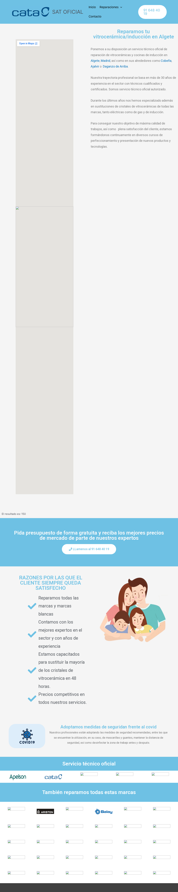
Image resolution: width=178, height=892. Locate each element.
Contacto (95, 16)
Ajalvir (95, 66)
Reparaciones (109, 7)
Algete (95, 60)
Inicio (92, 7)
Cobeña (166, 60)
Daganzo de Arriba (115, 66)
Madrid (105, 60)
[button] (89, 549)
